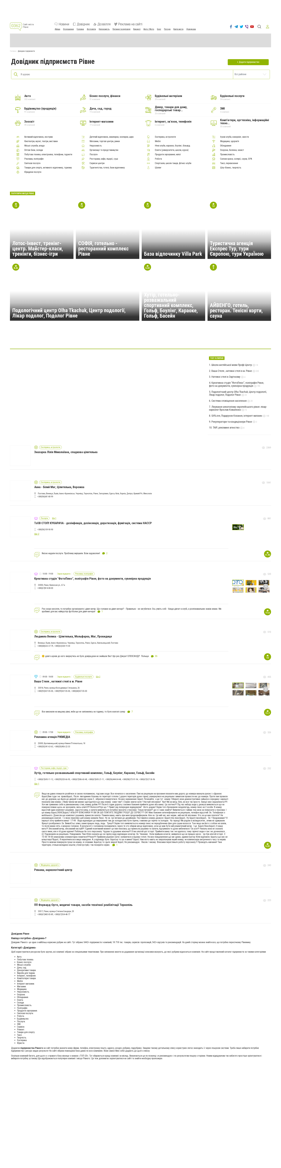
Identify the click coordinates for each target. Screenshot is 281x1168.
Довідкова (191, 29)
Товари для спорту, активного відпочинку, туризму (48, 167)
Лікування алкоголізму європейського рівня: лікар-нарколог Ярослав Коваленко (238, 408)
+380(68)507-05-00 (79, 691)
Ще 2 (98, 677)
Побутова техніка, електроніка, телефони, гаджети (48, 154)
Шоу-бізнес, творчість (230, 167)
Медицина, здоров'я (229, 141)
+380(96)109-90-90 (45, 529)
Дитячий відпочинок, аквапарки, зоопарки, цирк (112, 137)
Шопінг (158, 167)
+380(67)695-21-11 (96, 779)
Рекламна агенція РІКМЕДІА (52, 737)
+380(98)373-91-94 (130, 779)
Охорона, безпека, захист (232, 150)
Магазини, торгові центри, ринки (105, 141)
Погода (167, 29)
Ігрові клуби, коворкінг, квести (234, 137)
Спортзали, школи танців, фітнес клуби (173, 163)
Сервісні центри (97, 163)
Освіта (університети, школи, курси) (172, 150)
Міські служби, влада (34, 145)
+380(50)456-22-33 (62, 746)
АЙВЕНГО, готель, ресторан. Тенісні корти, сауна (236, 311)
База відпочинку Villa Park (173, 254)
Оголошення (68, 29)
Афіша (57, 29)
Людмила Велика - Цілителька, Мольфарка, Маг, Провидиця (73, 636)
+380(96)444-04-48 (113, 779)
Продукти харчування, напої (168, 154)
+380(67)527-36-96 (147, 779)
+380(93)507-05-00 (45, 691)
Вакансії (136, 29)
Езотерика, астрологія (165, 137)
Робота (158, 159)
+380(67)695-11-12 (45, 779)
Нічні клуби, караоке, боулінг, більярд (172, 145)
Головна (80, 29)
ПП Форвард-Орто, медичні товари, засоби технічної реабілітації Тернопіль (83, 905)
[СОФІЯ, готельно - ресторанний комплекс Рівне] (112, 340)
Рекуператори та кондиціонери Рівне (232, 421)
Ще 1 (54, 518)
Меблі (158, 141)
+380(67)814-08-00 (45, 588)
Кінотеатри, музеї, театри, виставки (41, 141)
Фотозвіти (91, 29)
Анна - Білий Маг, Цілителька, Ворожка (59, 487)
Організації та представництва (104, 150)
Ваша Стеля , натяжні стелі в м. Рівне (231, 370)
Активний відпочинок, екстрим (38, 137)
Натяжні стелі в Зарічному (226, 376)
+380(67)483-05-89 (45, 914)
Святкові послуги (32, 163)
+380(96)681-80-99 (45, 496)
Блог (159, 29)
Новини (64, 24)
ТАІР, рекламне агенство (226, 427)
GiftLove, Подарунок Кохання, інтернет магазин (237, 415)
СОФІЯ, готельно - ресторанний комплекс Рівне (103, 249)
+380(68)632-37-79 (45, 646)
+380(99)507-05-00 (62, 691)
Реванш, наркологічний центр (53, 870)
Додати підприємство (249, 62)
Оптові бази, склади (33, 150)
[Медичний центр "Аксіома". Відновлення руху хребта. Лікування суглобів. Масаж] (140, 340)
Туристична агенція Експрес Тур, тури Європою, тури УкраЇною (237, 249)
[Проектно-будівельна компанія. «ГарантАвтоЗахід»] (196, 340)
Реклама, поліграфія (33, 159)
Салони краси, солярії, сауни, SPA (236, 159)
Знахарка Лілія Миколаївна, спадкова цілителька (65, 452)
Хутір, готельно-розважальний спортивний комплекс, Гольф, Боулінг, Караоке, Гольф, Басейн (171, 305)
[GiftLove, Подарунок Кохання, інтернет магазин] (84, 340)
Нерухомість (104, 29)
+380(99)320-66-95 (62, 779)
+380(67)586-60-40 (79, 779)
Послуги (93, 154)
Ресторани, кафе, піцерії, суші (104, 159)
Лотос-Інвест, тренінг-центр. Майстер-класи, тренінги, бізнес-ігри (37, 249)
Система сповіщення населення (229, 400)
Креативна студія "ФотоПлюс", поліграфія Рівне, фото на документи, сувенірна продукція (236, 384)
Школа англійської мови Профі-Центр (231, 364)
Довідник (83, 24)
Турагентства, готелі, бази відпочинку (107, 167)
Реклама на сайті (130, 24)
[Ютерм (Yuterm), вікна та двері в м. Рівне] (168, 340)
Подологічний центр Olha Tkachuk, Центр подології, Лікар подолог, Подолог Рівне (69, 313)
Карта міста (178, 29)
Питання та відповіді (121, 29)
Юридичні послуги (32, 172)
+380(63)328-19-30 (62, 646)
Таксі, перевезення (229, 163)
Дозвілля (104, 24)
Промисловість (227, 154)
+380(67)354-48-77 (62, 914)
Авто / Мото (148, 29)
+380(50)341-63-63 (45, 746)
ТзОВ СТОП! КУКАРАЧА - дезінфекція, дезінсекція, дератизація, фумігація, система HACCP (93, 523)
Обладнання (225, 145)
